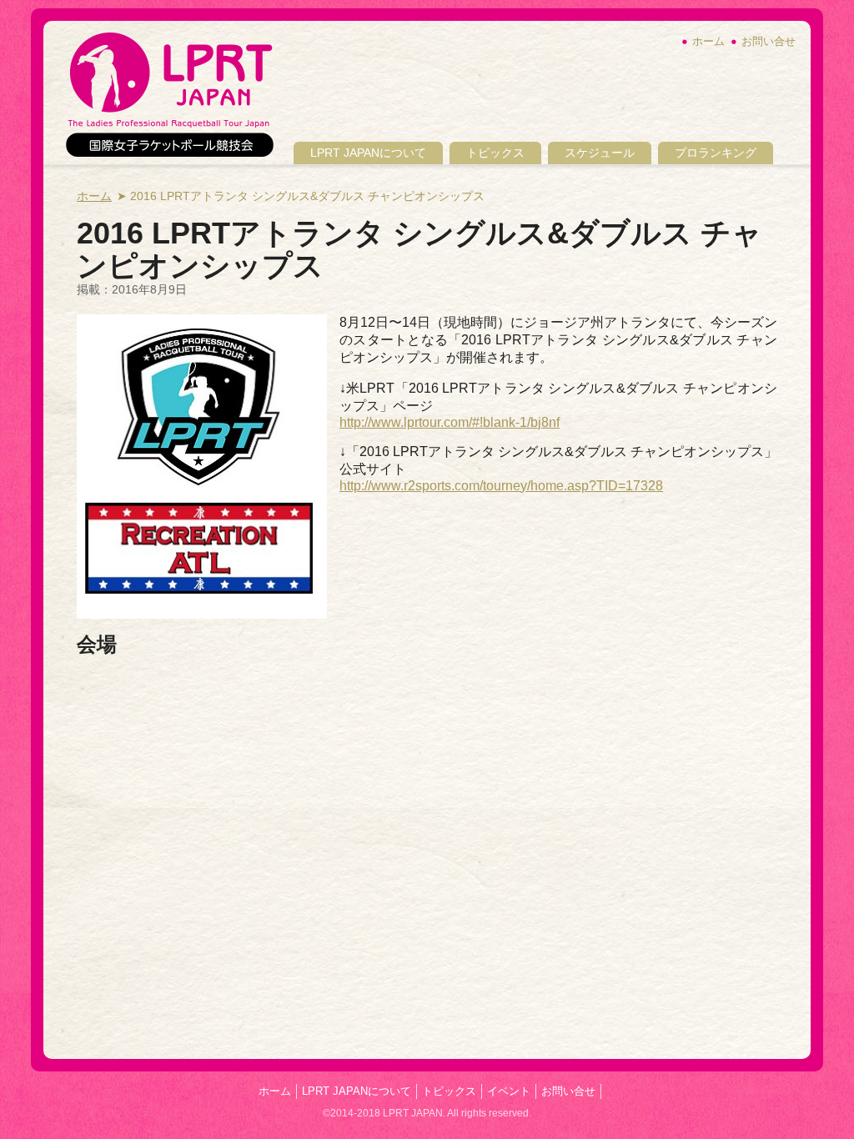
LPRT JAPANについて (368, 152)
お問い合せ (768, 41)
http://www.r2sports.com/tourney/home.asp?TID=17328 (501, 486)
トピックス (495, 152)
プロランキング (715, 152)
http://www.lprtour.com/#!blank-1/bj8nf (449, 422)
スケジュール (600, 152)
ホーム (708, 41)
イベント (508, 1091)
